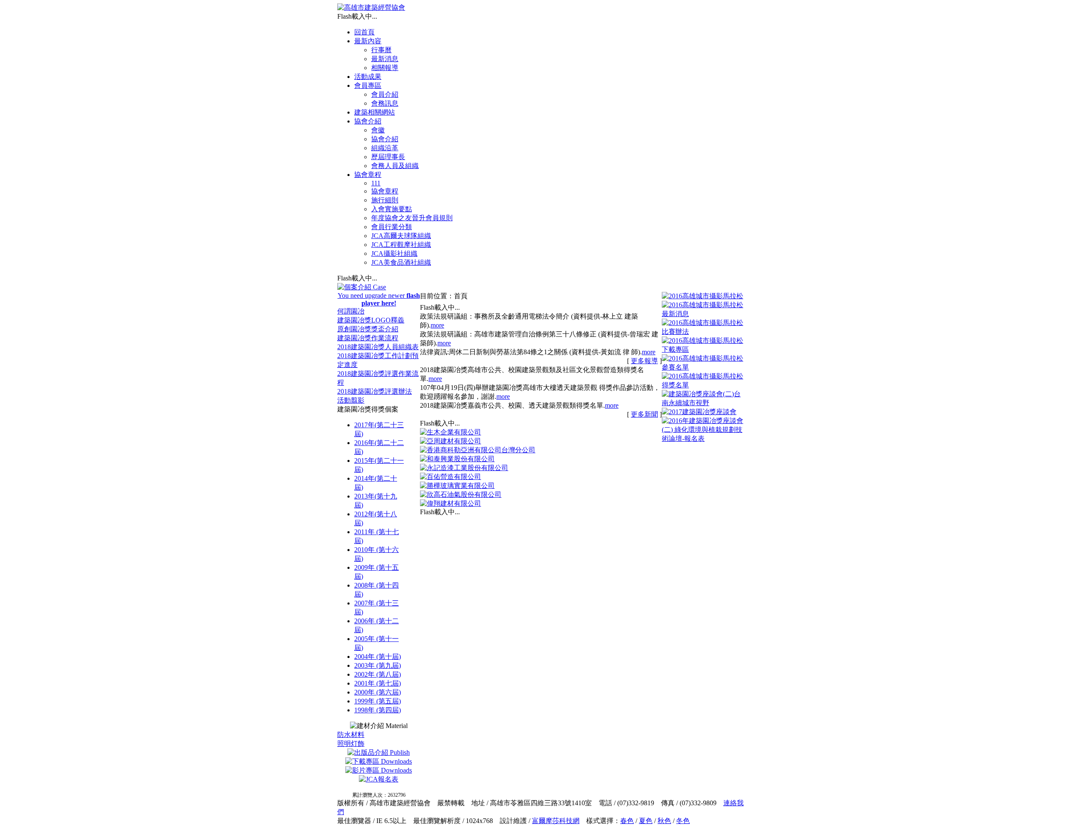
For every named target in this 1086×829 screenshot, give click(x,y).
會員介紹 (384, 94)
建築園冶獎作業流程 (367, 338)
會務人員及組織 (395, 165)
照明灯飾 (350, 743)
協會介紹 (367, 121)
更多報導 (644, 360)
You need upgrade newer (379, 299)
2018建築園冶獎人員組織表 (378, 346)
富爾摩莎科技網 (555, 820)
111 (376, 183)
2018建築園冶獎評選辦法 (374, 391)
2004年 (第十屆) (377, 656)
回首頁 (364, 32)
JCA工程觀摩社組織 (401, 244)
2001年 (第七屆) (377, 683)
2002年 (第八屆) (377, 674)
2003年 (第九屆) (377, 665)
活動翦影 (350, 400)
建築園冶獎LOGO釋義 (370, 320)
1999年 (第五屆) (377, 701)
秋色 (664, 820)
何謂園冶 (350, 311)
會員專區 (367, 85)
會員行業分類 (391, 226)
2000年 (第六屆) (377, 692)
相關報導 (384, 67)
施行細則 (384, 200)
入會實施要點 (391, 209)
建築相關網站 (374, 112)
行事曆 (381, 49)
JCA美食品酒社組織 (401, 262)
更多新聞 (644, 414)
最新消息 (384, 58)
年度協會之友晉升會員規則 (412, 217)
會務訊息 (384, 103)
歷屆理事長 (388, 156)
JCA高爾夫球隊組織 (401, 235)
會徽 (378, 130)
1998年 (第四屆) (377, 710)
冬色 (683, 820)
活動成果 (367, 76)
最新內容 (367, 41)
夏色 (645, 820)
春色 (627, 820)
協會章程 (367, 174)
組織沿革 (384, 147)
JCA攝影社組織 (394, 253)
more (437, 325)
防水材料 (350, 734)
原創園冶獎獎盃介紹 (367, 329)
